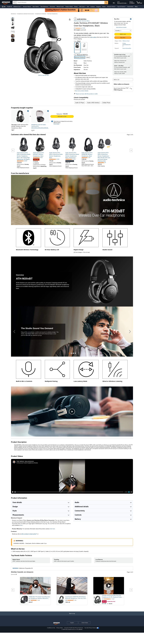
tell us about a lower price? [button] (29, 534)
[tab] (69, 353)
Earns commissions (29, 461)
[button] (3, 6)
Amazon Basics (27, 6)
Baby (136, 6)
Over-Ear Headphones (52, 13)
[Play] (12, 492)
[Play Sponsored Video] (35, 586)
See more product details (81, 90)
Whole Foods (60, 6)
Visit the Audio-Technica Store (82, 21)
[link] (40, 116)
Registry (98, 6)
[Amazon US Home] (56, 623)
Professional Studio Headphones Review (27, 463)
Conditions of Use (51, 627)
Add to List (116, 79)
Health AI (9, 6)
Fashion (92, 6)
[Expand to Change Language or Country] (76, 622)
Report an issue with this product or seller (87, 93)
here (21, 525)
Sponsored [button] (13, 574)
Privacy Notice (59, 627)
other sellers (93, 37)
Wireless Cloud (125, 41)
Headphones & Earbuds (40, 13)
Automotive (130, 6)
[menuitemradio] (129, 492)
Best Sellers (36, 6)
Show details (56, 124)
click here (52, 528)
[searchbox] (60, 2)
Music (104, 6)
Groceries (52, 6)
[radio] (12, 19)
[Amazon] (6, 2)
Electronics (13, 13)
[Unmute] (131, 492)
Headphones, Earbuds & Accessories (25, 13)
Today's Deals (69, 6)
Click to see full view (43, 75)
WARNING (15, 568)
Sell (88, 6)
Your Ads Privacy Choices (90, 627)
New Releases (44, 6)
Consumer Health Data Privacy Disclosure (73, 627)
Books (76, 6)
